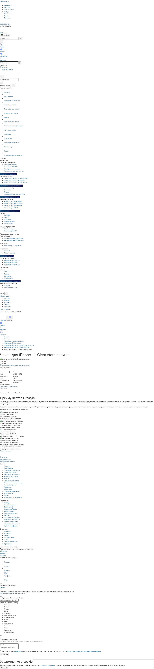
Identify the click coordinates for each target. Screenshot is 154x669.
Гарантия (7, 306)
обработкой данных (48, 665)
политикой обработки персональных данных (84, 651)
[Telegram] (1, 22)
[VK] (4, 22)
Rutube (6, 310)
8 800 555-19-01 (7, 70)
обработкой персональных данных (32, 641)
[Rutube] (7, 22)
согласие (17, 651)
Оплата (6, 304)
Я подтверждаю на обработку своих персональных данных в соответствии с (51, 651)
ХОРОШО (4, 668)
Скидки (6, 300)
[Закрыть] (13, 85)
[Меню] (2, 76)
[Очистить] (20, 38)
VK (1, 310)
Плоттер (7, 298)
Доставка (7, 302)
